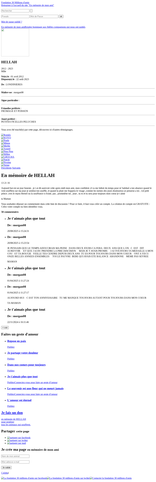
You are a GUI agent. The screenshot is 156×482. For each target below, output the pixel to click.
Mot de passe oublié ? (11, 21)
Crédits (4, 473)
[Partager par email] (16, 443)
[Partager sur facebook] (18, 437)
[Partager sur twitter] (17, 440)
